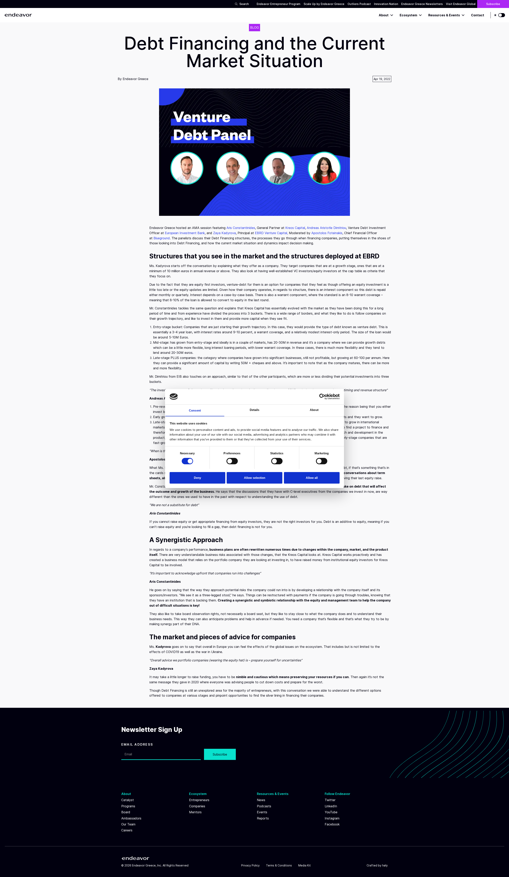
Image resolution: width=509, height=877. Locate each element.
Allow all (312, 477)
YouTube (331, 812)
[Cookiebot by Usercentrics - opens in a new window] (322, 397)
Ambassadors (131, 818)
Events (262, 812)
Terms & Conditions (279, 865)
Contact (477, 15)
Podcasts (264, 806)
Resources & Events (444, 15)
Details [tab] (254, 409)
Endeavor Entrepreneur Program (278, 4)
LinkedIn (331, 806)
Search (244, 4)
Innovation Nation (386, 4)
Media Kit (304, 865)
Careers (126, 830)
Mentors (195, 812)
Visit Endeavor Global (461, 4)
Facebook (332, 824)
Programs (128, 806)
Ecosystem (408, 15)
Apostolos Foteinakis (326, 233)
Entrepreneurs (199, 800)
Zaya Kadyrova (224, 233)
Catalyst (127, 800)
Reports (263, 818)
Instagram (332, 818)
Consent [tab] (195, 410)
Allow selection (254, 477)
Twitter (330, 800)
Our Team (128, 824)
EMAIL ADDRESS (137, 744)
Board (125, 812)
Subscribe (493, 4)
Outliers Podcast (359, 4)
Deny (197, 477)
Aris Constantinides (240, 228)
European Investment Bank (185, 233)
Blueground (161, 238)
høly (385, 865)
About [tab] (314, 409)
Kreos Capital (295, 228)
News (261, 800)
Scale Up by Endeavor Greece (324, 4)
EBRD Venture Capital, (271, 233)
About (384, 15)
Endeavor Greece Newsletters (422, 4)
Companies (197, 806)
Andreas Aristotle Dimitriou (326, 228)
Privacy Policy (250, 865)
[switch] (232, 461)
